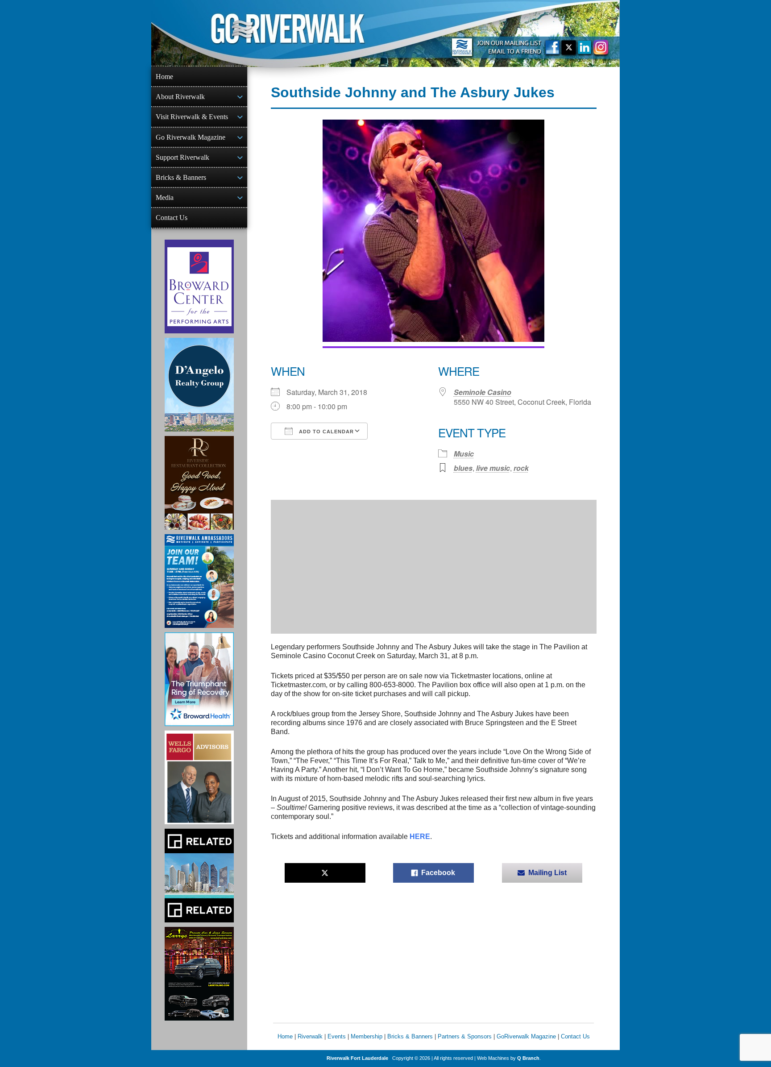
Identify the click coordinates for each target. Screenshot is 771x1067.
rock (521, 468)
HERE (420, 836)
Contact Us (171, 217)
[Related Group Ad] (199, 875)
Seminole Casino (482, 392)
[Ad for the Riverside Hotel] (199, 483)
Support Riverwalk (182, 157)
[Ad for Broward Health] (199, 679)
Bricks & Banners (181, 177)
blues (463, 468)
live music (493, 468)
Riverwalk (310, 1036)
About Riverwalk (180, 96)
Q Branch (528, 1058)
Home (164, 76)
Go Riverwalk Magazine (190, 137)
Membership (366, 1036)
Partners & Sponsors (465, 1036)
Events (336, 1036)
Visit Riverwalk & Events (192, 116)
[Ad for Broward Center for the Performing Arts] (199, 286)
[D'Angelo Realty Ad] (199, 385)
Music (464, 453)
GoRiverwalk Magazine (526, 1036)
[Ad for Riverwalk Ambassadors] (199, 581)
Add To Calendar (325, 431)
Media (165, 197)
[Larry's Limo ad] (199, 974)
